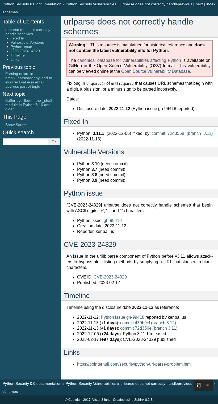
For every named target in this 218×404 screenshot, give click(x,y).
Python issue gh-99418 (122, 317)
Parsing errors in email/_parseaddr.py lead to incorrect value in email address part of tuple (28, 79)
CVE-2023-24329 (110, 277)
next (199, 4)
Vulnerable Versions (27, 42)
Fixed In (17, 38)
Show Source (16, 125)
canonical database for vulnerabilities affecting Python (129, 60)
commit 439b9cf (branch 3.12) (148, 323)
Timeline (18, 55)
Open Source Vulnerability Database (155, 71)
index (210, 4)
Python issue (21, 47)
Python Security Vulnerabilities (91, 4)
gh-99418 (113, 220)
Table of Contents (23, 22)
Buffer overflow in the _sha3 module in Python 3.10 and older (28, 104)
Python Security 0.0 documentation (32, 4)
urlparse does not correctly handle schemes (27, 31)
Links (15, 59)
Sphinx (139, 400)
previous (185, 4)
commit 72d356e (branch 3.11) (182, 133)
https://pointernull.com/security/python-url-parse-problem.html (134, 364)
